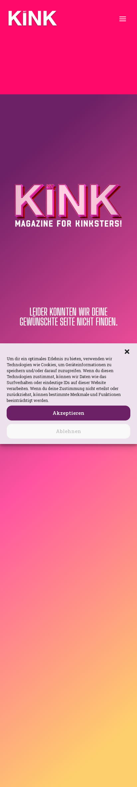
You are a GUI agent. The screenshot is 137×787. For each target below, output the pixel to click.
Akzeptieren (68, 413)
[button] (127, 351)
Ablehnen (68, 431)
